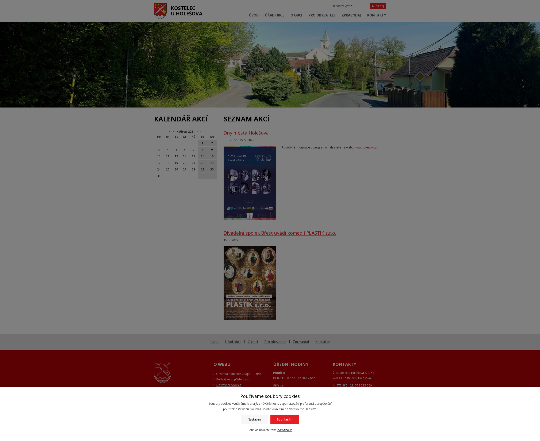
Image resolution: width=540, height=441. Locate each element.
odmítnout (284, 430)
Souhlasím (285, 419)
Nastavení (254, 419)
